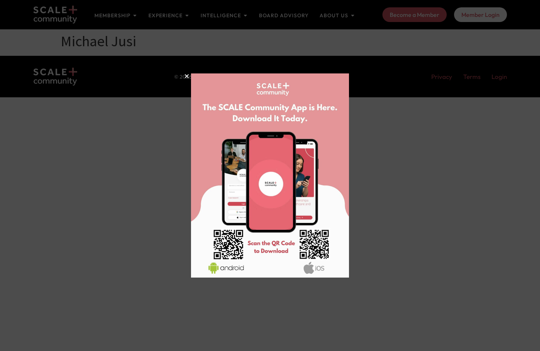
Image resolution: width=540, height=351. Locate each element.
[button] (187, 76)
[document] (270, 175)
